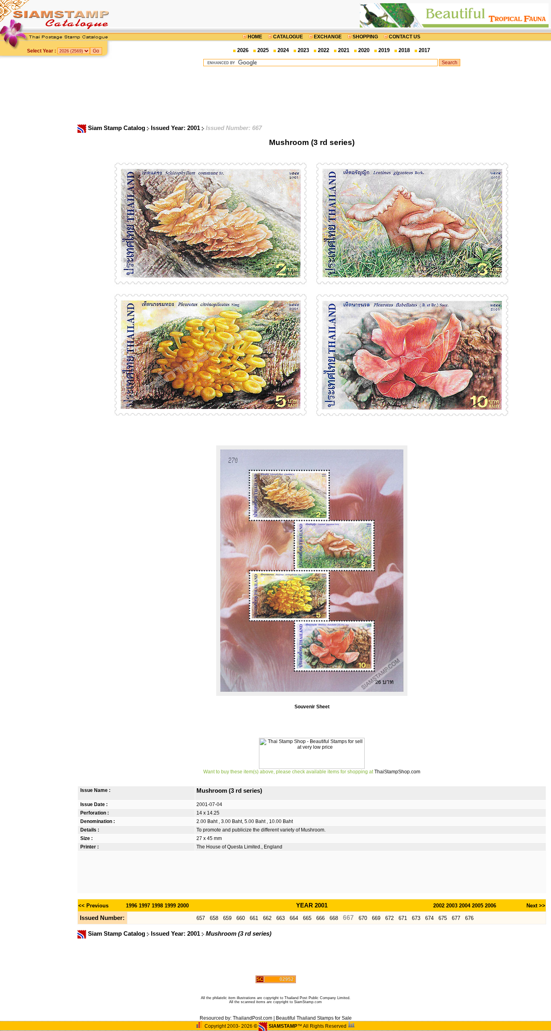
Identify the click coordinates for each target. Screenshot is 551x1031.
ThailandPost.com (252, 1018)
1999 (170, 906)
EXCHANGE (328, 37)
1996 (131, 906)
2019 (384, 50)
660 (240, 918)
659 (227, 918)
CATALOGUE (288, 37)
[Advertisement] (331, 95)
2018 (404, 50)
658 (214, 918)
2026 (242, 50)
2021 (343, 50)
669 (376, 918)
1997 (144, 906)
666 (320, 918)
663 (280, 918)
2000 (183, 906)
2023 (303, 50)
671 (403, 918)
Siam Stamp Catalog (116, 128)
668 (334, 918)
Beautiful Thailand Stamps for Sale (314, 1018)
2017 (424, 50)
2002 (439, 906)
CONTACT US (404, 37)
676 (469, 918)
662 (267, 918)
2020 (363, 50)
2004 (464, 906)
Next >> (535, 906)
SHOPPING (365, 37)
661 (254, 918)
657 (200, 918)
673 (416, 918)
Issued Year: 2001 (176, 128)
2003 (451, 906)
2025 (263, 50)
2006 (490, 906)
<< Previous (93, 906)
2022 (323, 50)
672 (389, 918)
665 (307, 918)
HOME (255, 37)
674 (429, 918)
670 (363, 918)
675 (442, 918)
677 (456, 918)
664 (294, 918)
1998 (157, 906)
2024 (283, 50)
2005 (477, 906)
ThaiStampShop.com (397, 772)
